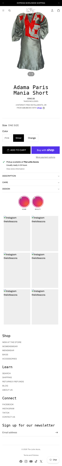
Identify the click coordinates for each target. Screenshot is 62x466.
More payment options (45, 157)
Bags (5, 355)
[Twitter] (41, 461)
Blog (5, 386)
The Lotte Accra (34, 449)
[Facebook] (21, 461)
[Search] (9, 10)
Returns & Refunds (13, 382)
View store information (15, 169)
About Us (7, 390)
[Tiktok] (36, 461)
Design (6, 189)
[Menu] (3, 10)
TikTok (5, 413)
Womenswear (10, 346)
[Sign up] (57, 433)
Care (5, 182)
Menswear (8, 350)
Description (9, 176)
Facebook (8, 404)
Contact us (8, 417)
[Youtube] (31, 461)
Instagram (8, 409)
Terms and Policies (31, 455)
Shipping (7, 377)
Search (6, 373)
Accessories (9, 359)
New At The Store (11, 342)
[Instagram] (26, 461)
